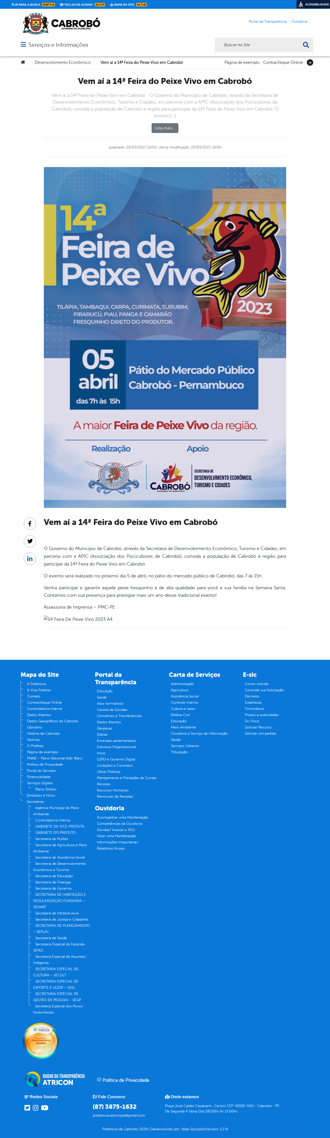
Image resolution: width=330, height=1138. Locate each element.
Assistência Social (185, 696)
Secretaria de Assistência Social (60, 857)
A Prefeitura (36, 684)
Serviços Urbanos (185, 746)
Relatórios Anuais (111, 848)
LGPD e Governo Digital (116, 759)
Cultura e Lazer (183, 709)
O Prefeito (35, 746)
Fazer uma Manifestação (116, 836)
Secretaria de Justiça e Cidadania (61, 919)
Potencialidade (39, 777)
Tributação (179, 752)
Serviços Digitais (40, 783)
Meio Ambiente (183, 727)
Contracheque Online (283, 62)
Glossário (34, 727)
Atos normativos (110, 703)
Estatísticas (253, 702)
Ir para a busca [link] (34, 4)
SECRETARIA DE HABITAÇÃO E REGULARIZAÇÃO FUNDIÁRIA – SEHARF (59, 901)
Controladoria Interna (44, 709)
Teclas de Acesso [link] (83, 4)
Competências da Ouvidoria (119, 824)
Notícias (33, 740)
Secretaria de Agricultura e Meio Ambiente (60, 848)
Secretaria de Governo (53, 888)
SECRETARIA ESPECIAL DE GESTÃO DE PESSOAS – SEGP (57, 997)
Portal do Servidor (41, 771)
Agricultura (179, 690)
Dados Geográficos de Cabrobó (53, 721)
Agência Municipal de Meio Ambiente (56, 811)
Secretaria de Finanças (53, 882)
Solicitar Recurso (258, 727)
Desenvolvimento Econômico (63, 62)
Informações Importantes (117, 842)
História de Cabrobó (43, 733)
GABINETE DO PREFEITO (55, 833)
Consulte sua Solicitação (264, 690)
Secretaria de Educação (54, 876)
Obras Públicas (108, 772)
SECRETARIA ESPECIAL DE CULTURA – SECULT (55, 972)
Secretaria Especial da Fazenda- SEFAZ (59, 947)
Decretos (252, 696)
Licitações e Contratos (115, 765)
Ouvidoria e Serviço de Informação (199, 733)
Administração (182, 684)
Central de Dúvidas (112, 710)
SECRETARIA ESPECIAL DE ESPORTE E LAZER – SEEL (55, 984)
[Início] (23, 62)
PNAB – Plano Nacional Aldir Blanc (55, 758)
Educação (105, 691)
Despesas (104, 728)
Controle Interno (184, 702)
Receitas (103, 784)
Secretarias (35, 802)
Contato (33, 696)
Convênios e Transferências (119, 716)
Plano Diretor (46, 789)
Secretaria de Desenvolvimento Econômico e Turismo (59, 867)
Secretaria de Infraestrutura (57, 913)
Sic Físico (252, 721)
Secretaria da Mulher (51, 839)
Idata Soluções (193, 1129)
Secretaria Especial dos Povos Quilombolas (58, 1009)
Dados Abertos (39, 715)
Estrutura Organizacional (116, 747)
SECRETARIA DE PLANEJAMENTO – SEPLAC (61, 929)
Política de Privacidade (45, 764)
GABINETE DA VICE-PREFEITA (59, 826)
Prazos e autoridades (262, 715)
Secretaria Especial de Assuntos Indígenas (59, 960)
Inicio (101, 753)
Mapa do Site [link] (129, 4)
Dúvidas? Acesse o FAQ (116, 830)
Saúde (102, 697)
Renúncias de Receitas (115, 796)
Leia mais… (165, 128)
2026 (143, 1129)
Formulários (254, 709)
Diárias (102, 734)
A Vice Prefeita (39, 690)
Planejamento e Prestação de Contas (126, 778)
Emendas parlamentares (116, 741)
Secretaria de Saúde (51, 938)
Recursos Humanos (113, 790)
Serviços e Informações (58, 45)
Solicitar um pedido (260, 733)
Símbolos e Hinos (41, 795)
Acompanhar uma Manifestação (122, 817)
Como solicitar (257, 684)
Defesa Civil (180, 715)
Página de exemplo (242, 62)
